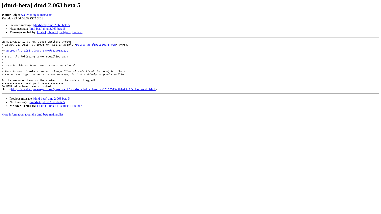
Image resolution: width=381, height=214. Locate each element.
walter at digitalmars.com (36, 14)
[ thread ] (52, 32)
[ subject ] (65, 32)
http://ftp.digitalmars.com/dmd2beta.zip (37, 50)
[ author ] (77, 32)
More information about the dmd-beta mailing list (32, 114)
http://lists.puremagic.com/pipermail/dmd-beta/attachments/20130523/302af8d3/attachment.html (83, 89)
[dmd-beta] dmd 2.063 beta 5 (51, 25)
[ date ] (41, 32)
